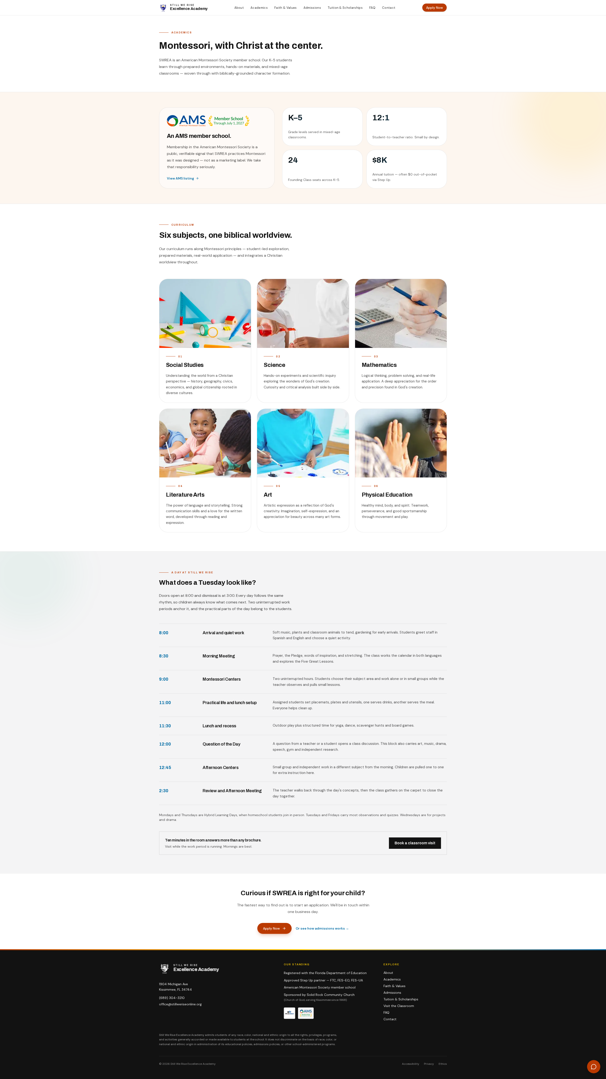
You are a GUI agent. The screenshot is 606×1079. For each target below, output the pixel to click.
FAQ (372, 8)
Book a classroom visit (415, 843)
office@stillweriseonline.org (180, 1004)
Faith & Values (285, 8)
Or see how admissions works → (322, 928)
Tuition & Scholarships (345, 8)
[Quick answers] (593, 1066)
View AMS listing (180, 178)
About (239, 8)
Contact (388, 8)
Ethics (443, 1064)
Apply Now (434, 7)
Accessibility (410, 1064)
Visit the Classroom (398, 1006)
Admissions (312, 8)
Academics (259, 8)
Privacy (429, 1064)
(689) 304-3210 (172, 998)
